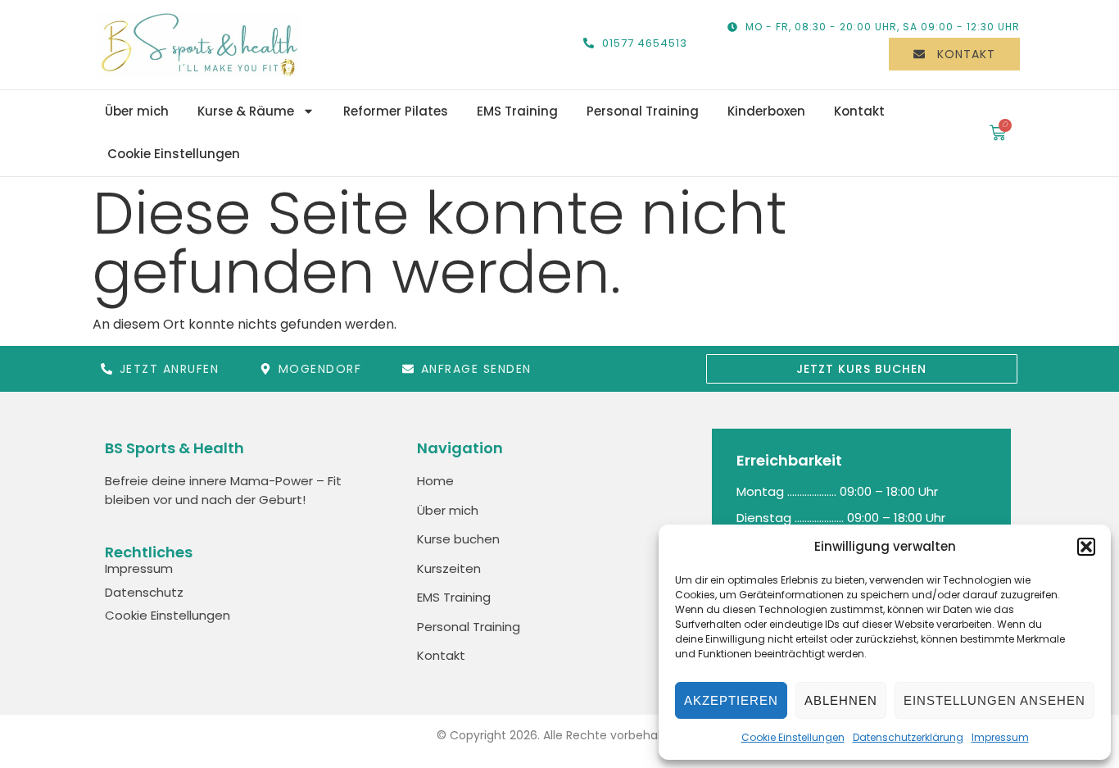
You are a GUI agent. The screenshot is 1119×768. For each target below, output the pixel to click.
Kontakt (859, 111)
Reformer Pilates (395, 111)
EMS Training (517, 111)
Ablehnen (840, 700)
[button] (1086, 547)
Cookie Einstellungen (793, 737)
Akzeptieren (731, 700)
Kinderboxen (766, 111)
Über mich (137, 111)
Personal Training (643, 111)
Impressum (1000, 737)
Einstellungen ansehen (994, 700)
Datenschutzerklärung (908, 737)
